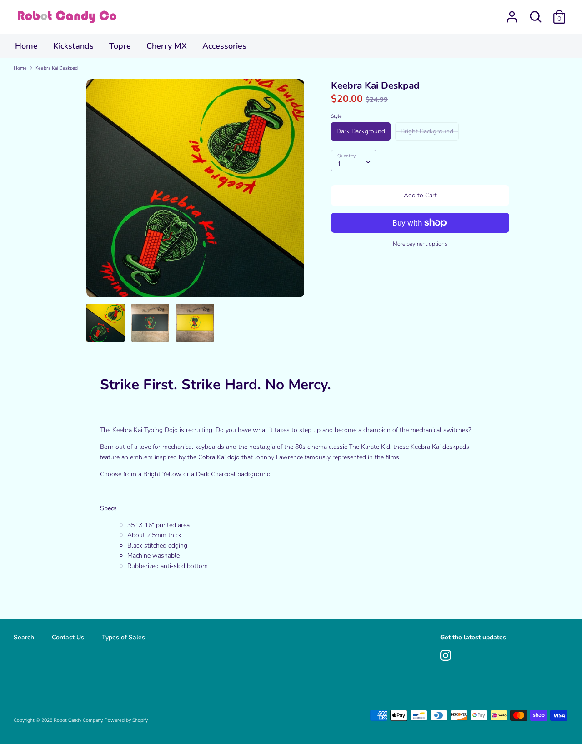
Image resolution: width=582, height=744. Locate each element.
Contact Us (68, 637)
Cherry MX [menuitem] (166, 45)
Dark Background (360, 131)
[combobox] (353, 160)
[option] (195, 191)
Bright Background (427, 131)
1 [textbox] (339, 164)
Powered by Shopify (126, 720)
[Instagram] (445, 654)
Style (336, 116)
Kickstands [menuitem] (73, 45)
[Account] (512, 12)
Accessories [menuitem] (224, 45)
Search (24, 637)
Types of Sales (123, 637)
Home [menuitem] (26, 45)
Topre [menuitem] (120, 45)
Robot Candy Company (78, 720)
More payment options (420, 243)
